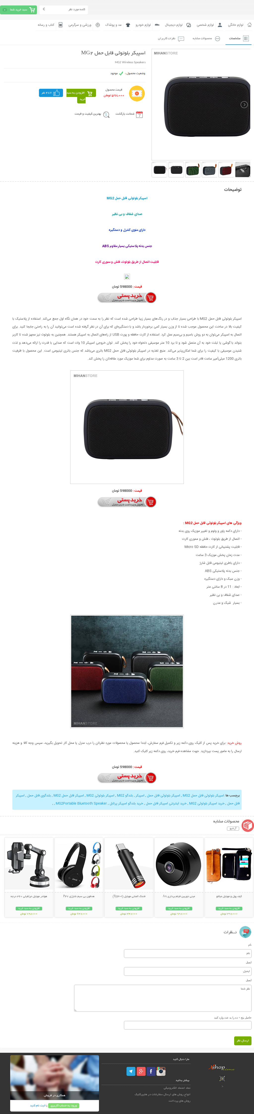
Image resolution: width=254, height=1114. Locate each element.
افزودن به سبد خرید (76, 96)
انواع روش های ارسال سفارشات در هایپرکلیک (162, 1094)
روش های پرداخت (179, 1101)
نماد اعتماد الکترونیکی (177, 1088)
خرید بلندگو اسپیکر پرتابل (126, 803)
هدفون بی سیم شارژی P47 (79, 896)
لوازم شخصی (205, 25)
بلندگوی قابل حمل (39, 795)
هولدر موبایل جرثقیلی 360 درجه (29, 896)
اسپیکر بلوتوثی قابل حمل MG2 (203, 795)
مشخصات (234, 38)
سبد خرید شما (18, 9)
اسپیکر (140, 795)
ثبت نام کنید (37, 1105)
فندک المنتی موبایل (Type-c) (129, 896)
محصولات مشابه (202, 38)
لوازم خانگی (235, 25)
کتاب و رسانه (46, 25)
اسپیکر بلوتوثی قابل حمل (163, 795)
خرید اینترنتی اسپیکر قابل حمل (166, 803)
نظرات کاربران (166, 38)
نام (250, 944)
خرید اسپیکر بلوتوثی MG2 (206, 803)
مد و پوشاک (113, 25)
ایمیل (249, 962)
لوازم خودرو (143, 25)
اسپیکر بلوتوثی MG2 (100, 795)
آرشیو (233, 828)
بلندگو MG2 (125, 795)
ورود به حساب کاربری (64, 1105)
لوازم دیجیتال (174, 25)
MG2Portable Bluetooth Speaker (81, 803)
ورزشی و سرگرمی (79, 25)
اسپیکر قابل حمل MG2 (69, 795)
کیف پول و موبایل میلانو (229, 896)
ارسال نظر (243, 1040)
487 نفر (46, 92)
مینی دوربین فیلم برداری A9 (179, 896)
